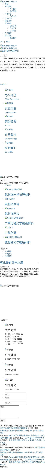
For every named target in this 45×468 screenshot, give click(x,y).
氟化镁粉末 (12, 213)
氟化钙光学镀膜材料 (18, 242)
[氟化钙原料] (10, 198)
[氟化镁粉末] (10, 208)
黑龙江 (32, 440)
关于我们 (8, 6)
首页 (6, 4)
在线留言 (8, 33)
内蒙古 (19, 440)
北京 (10, 440)
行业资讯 (13, 28)
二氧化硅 (10, 232)
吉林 (27, 440)
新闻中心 (8, 23)
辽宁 (23, 440)
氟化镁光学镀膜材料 (18, 194)
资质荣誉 (13, 11)
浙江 (40, 440)
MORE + (3, 84)
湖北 (4, 442)
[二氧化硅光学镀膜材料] (14, 217)
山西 (14, 440)
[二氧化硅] (9, 227)
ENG (7, 41)
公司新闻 (13, 25)
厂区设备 (8, 18)
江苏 (37, 440)
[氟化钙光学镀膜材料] (13, 237)
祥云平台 (3, 428)
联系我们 (8, 35)
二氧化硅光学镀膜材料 (19, 223)
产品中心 (8, 13)
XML (31, 430)
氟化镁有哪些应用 (11, 262)
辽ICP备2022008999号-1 (34, 437)
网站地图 (19, 430)
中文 (1, 41)
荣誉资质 (8, 21)
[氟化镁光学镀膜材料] (13, 189)
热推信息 (3, 430)
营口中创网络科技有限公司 (17, 428)
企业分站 (11, 430)
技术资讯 (13, 30)
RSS (26, 430)
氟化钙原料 (12, 204)
